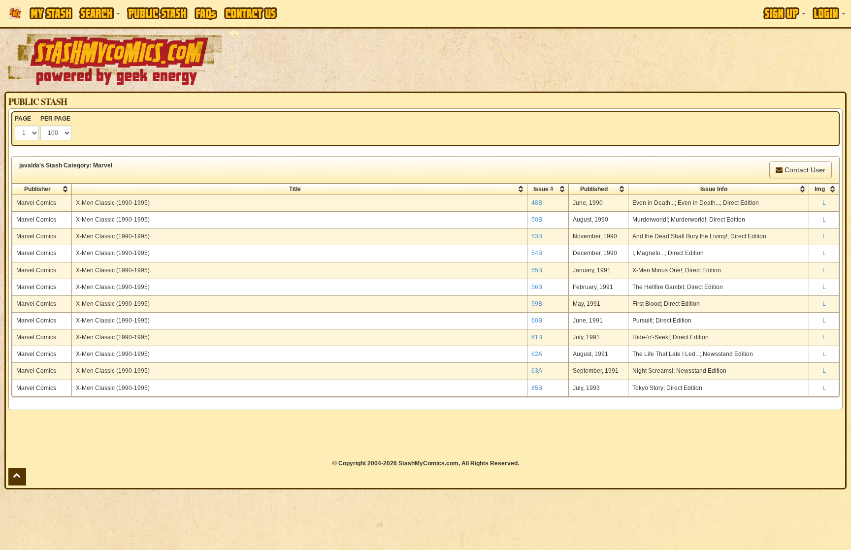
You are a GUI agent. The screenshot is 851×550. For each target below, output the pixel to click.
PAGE (23, 118)
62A (536, 354)
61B (536, 337)
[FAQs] (206, 13)
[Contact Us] (251, 13)
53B (536, 236)
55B (536, 270)
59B (536, 303)
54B (536, 253)
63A (536, 370)
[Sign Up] (784, 13)
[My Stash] (51, 13)
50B (536, 219)
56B (536, 287)
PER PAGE (55, 118)
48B (536, 202)
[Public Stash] (157, 13)
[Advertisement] (601, 59)
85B (536, 388)
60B (536, 320)
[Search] (100, 13)
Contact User (804, 170)
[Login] (829, 13)
